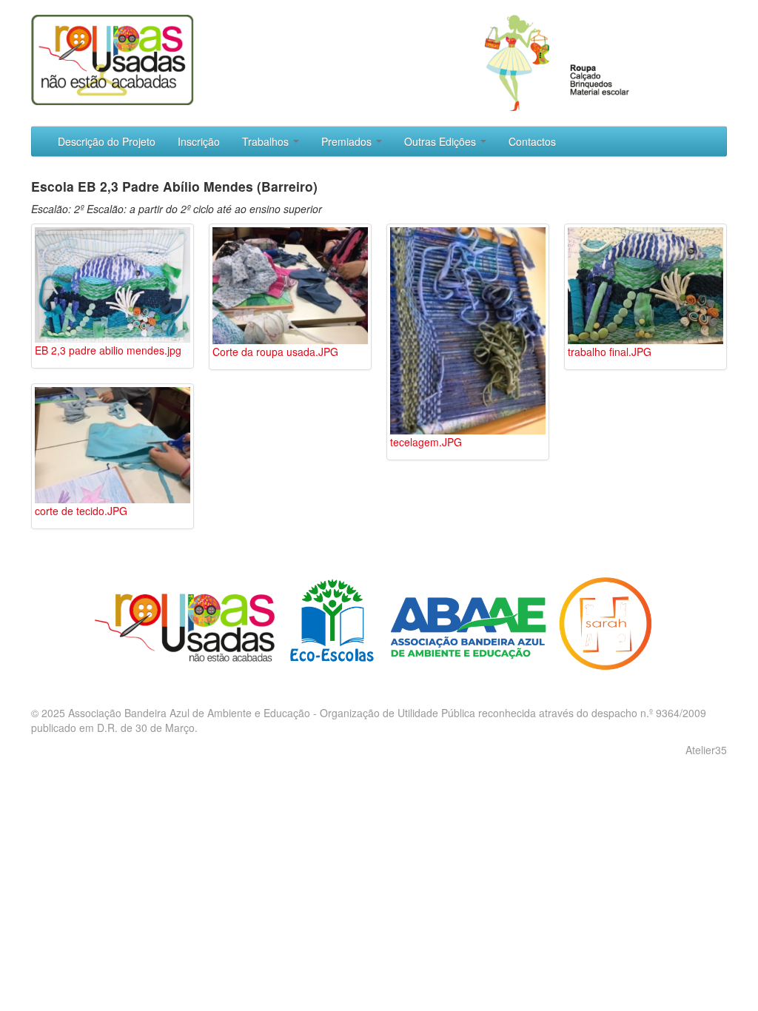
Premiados (348, 141)
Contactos (532, 141)
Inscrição (199, 141)
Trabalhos (267, 141)
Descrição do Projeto (106, 141)
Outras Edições (441, 141)
